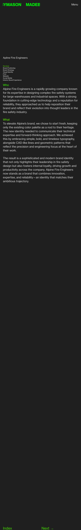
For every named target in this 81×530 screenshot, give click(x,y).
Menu (74, 4)
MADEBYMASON (33, 4)
